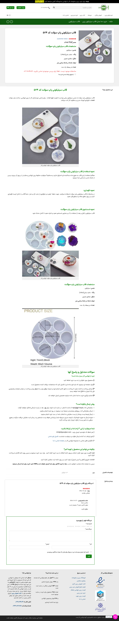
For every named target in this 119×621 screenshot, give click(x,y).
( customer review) (63, 39)
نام (90, 544)
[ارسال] (53, 7)
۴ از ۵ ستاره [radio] (78, 526)
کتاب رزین (82, 15)
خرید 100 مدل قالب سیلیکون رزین (94, 21)
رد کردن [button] (32, 1)
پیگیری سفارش (81, 581)
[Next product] (11, 21)
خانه (111, 21)
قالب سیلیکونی (74, 21)
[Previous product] (8, 21)
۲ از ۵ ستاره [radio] (88, 526)
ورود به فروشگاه (39, 1)
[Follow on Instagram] (9, 15)
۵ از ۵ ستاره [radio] (70, 526)
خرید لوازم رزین (109, 15)
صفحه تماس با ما (58, 441)
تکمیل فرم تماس (53, 436)
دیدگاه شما (88, 529)
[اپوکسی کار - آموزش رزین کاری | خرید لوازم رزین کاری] (104, 7)
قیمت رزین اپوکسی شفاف (78, 590)
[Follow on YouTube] (7, 15)
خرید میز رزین (74, 15)
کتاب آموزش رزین (16, 593)
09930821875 (17, 606)
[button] (10, 7)
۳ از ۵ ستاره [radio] (83, 526)
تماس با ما (66, 15)
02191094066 (19, 602)
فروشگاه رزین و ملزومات (78, 578)
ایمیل (47, 544)
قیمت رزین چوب (80, 596)
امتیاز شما (89, 524)
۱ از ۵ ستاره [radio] (91, 526)
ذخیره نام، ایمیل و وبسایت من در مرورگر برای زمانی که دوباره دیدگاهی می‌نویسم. (68, 552)
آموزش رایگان (98, 15)
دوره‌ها (90, 15)
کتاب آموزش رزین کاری (78, 584)
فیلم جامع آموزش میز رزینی (77, 587)
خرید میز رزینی (81, 593)
